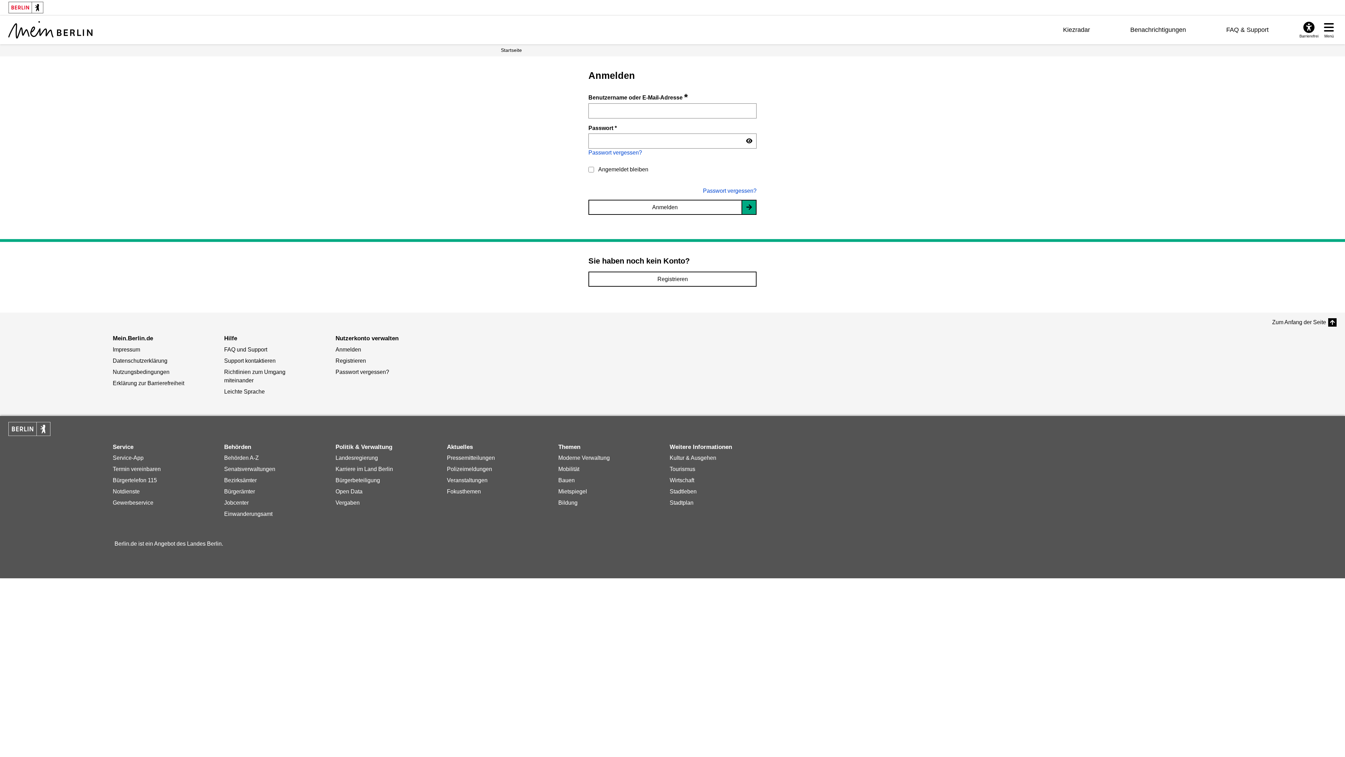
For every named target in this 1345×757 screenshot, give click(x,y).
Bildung (568, 503)
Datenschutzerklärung (140, 361)
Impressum (126, 350)
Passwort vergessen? (615, 153)
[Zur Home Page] (50, 30)
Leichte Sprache (244, 392)
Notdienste (126, 492)
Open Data (349, 492)
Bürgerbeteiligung (358, 480)
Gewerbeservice (133, 503)
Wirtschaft (682, 480)
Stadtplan (682, 503)
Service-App (128, 458)
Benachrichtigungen (1158, 29)
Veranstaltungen (467, 480)
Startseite (511, 50)
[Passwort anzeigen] (749, 141)
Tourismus (682, 469)
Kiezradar (1076, 29)
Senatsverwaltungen (249, 469)
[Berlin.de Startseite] (29, 429)
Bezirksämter (240, 480)
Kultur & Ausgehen (693, 458)
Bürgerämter (239, 492)
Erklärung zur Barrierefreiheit (148, 383)
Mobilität (568, 469)
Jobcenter (236, 503)
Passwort (602, 128)
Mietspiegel (572, 492)
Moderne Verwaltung (584, 458)
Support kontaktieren (250, 361)
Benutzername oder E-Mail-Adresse (638, 97)
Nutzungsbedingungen (141, 372)
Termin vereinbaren (137, 469)
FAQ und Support (245, 350)
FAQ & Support (1247, 29)
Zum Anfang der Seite (1299, 322)
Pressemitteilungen (471, 458)
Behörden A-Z (241, 458)
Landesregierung (357, 458)
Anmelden (665, 207)
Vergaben (348, 503)
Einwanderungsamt (248, 514)
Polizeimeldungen (469, 469)
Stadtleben (683, 492)
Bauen (566, 480)
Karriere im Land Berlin (364, 469)
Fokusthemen (464, 492)
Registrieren (672, 279)
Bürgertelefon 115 (135, 480)
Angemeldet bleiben (623, 169)
